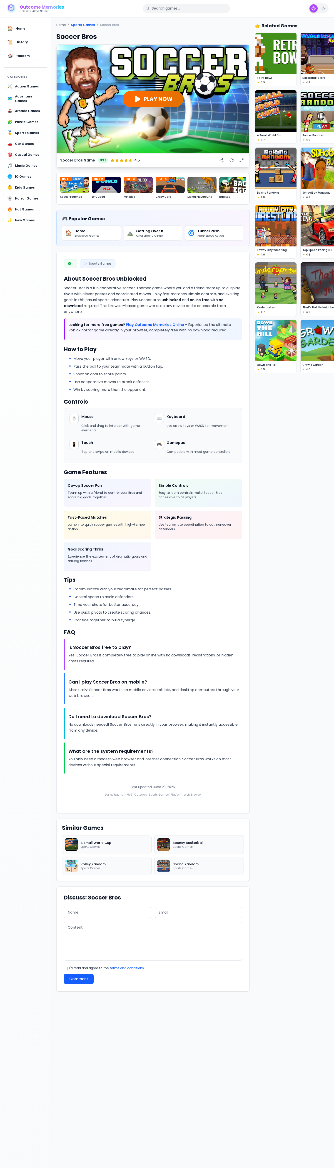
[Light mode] (313, 8)
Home (61, 25)
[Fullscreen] (241, 160)
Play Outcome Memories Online (155, 324)
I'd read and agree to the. (107, 968)
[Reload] (231, 160)
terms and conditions (127, 968)
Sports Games (83, 25)
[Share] (221, 160)
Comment (78, 978)
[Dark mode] (323, 8)
